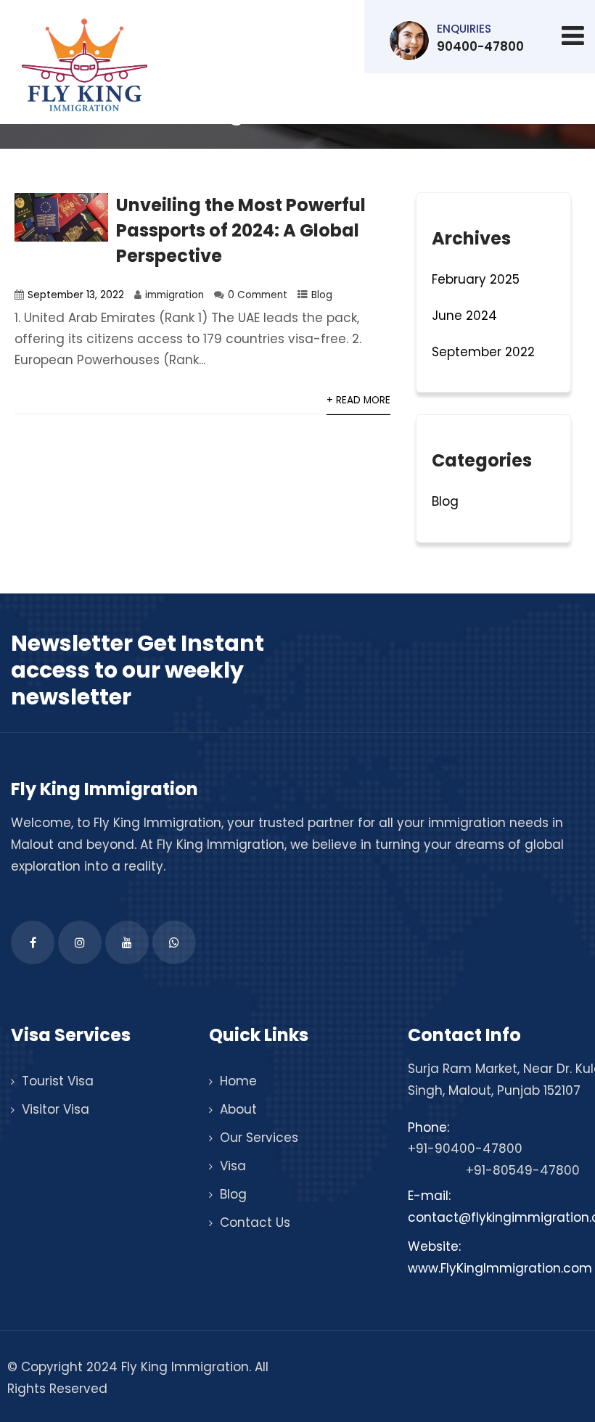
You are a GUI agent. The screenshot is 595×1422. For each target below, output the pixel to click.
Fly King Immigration (157, 822)
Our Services (259, 1137)
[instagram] (80, 942)
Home (238, 1081)
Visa (233, 1166)
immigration (174, 295)
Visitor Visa (55, 1109)
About (238, 1109)
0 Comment (257, 295)
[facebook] (32, 942)
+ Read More (358, 400)
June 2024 (464, 315)
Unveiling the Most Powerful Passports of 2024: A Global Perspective (241, 230)
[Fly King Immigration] (84, 65)
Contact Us (255, 1222)
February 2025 (476, 279)
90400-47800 (480, 38)
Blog (321, 295)
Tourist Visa (58, 1081)
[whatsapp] (174, 942)
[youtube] (127, 942)
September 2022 (483, 352)
